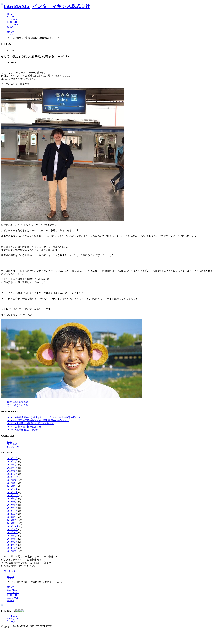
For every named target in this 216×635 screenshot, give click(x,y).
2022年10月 (13, 480)
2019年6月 (12, 505)
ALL (9, 441)
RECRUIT (12, 22)
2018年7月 (12, 535)
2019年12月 (13, 495)
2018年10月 (13, 526)
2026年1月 (12, 458)
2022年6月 (12, 483)
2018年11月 (13, 523)
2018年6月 (12, 538)
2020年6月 (12, 489)
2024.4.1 (24, 426)
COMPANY (13, 19)
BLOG (10, 27)
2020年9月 (12, 486)
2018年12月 (13, 520)
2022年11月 (13, 477)
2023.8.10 (22, 429)
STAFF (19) (13, 446)
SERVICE (12, 16)
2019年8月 (12, 501)
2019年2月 (12, 514)
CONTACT (12, 24)
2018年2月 (12, 548)
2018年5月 (12, 542)
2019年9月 (12, 498)
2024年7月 (12, 464)
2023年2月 (12, 474)
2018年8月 (12, 532)
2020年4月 (12, 492)
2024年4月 (12, 467)
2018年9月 (12, 529)
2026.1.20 (46, 417)
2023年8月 (12, 471)
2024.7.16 (30, 423)
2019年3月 (12, 511)
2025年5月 (12, 461)
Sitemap (11, 621)
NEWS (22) (12, 444)
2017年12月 (13, 551)
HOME (10, 14)
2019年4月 (12, 508)
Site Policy (12, 616)
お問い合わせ (8, 571)
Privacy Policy (14, 618)
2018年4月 (12, 545)
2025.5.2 (38, 420)
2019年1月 (12, 517)
